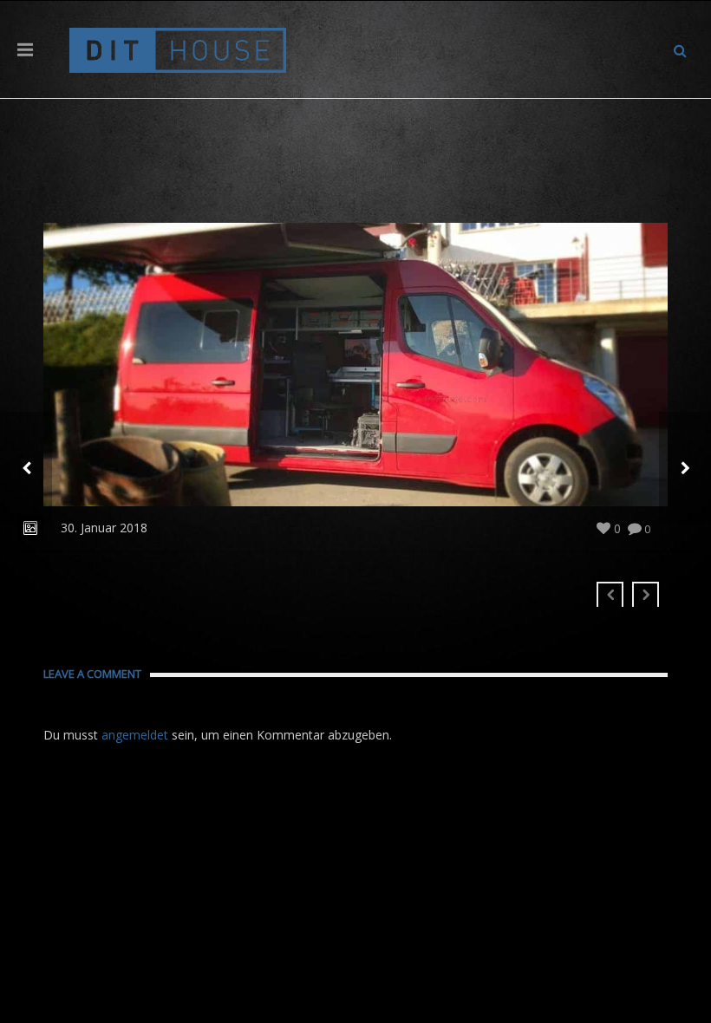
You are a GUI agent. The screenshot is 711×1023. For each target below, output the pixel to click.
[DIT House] (177, 49)
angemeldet (134, 735)
